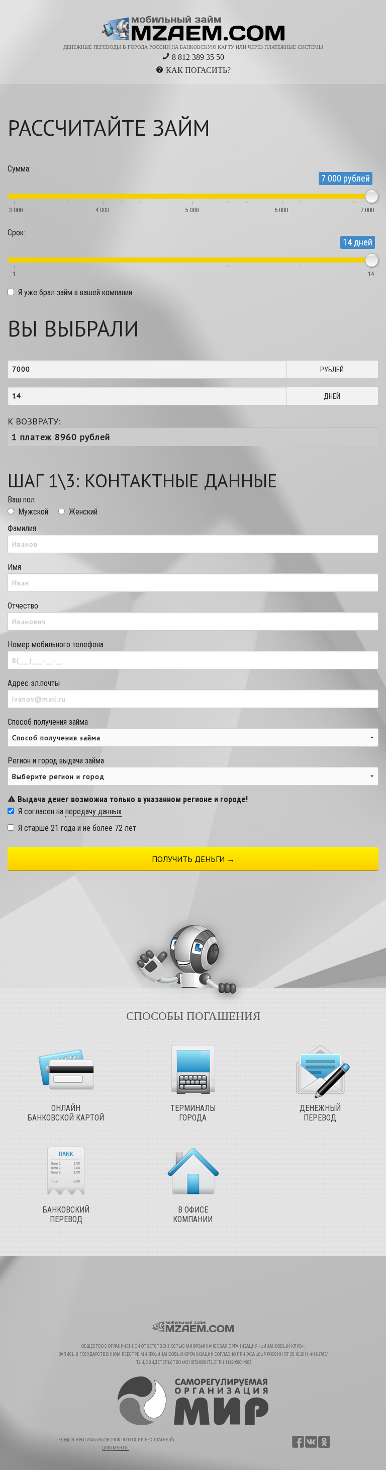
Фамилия (22, 528)
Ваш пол (21, 499)
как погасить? (198, 70)
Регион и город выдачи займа (128, 780)
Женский (83, 511)
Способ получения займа (48, 722)
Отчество (23, 606)
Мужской (33, 511)
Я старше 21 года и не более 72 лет (77, 828)
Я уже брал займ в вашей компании (75, 292)
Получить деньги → (193, 859)
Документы (115, 1447)
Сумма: (19, 169)
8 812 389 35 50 (197, 57)
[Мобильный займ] (193, 24)
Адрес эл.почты (34, 683)
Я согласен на (70, 811)
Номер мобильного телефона (56, 644)
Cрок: (16, 232)
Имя (14, 567)
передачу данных (93, 811)
